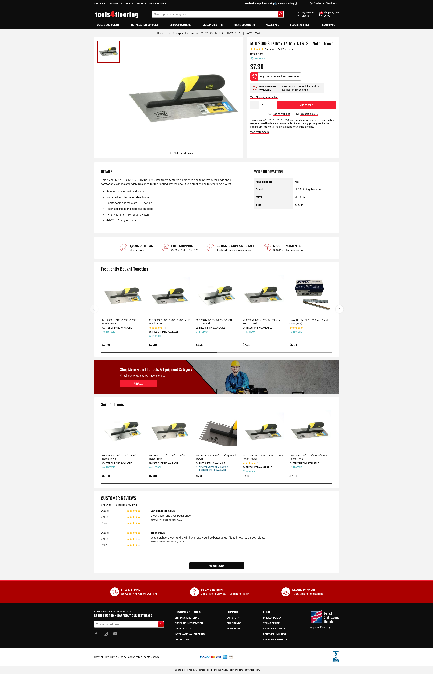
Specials (99, 3)
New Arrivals (157, 3)
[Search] (280, 14)
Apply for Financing (320, 627)
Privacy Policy (228, 670)
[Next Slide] (339, 309)
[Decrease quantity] (254, 105)
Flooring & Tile (299, 25)
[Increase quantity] (271, 105)
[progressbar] (216, 352)
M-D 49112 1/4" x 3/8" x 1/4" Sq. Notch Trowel (216, 457)
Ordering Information (189, 623)
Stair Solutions (244, 25)
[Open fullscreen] (183, 98)
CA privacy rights (274, 628)
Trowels (193, 33)
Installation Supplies (144, 25)
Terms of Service (246, 670)
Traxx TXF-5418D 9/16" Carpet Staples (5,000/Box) (309, 322)
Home (160, 33)
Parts (129, 3)
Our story (233, 617)
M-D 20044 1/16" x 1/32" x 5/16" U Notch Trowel (214, 322)
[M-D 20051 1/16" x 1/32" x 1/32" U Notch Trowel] (123, 295)
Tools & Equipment (107, 25)
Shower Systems (180, 25)
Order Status (183, 628)
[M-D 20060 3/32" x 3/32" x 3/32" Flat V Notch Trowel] (169, 295)
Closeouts (115, 3)
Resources (233, 628)
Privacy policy (272, 617)
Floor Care (328, 25)
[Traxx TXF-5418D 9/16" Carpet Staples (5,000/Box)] (310, 295)
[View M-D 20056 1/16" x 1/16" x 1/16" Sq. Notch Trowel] (108, 52)
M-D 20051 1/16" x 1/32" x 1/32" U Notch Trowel (120, 322)
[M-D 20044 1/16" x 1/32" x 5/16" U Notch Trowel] (216, 295)
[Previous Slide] (94, 309)
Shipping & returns (187, 617)
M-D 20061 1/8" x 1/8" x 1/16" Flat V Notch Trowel (261, 322)
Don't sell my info (274, 634)
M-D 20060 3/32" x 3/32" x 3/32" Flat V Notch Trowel (169, 322)
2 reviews (269, 49)
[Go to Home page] (116, 14)
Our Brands (234, 623)
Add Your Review (286, 49)
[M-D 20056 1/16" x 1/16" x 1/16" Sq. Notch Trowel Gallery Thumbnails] (108, 52)
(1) (164, 328)
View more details (259, 132)
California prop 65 (275, 639)
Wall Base (272, 25)
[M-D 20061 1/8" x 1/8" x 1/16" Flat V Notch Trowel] (263, 295)
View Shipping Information (264, 97)
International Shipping (190, 634)
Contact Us (182, 639)
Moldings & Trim (213, 25)
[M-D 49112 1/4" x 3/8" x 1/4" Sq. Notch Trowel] (216, 431)
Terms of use (271, 623)
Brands (141, 3)
